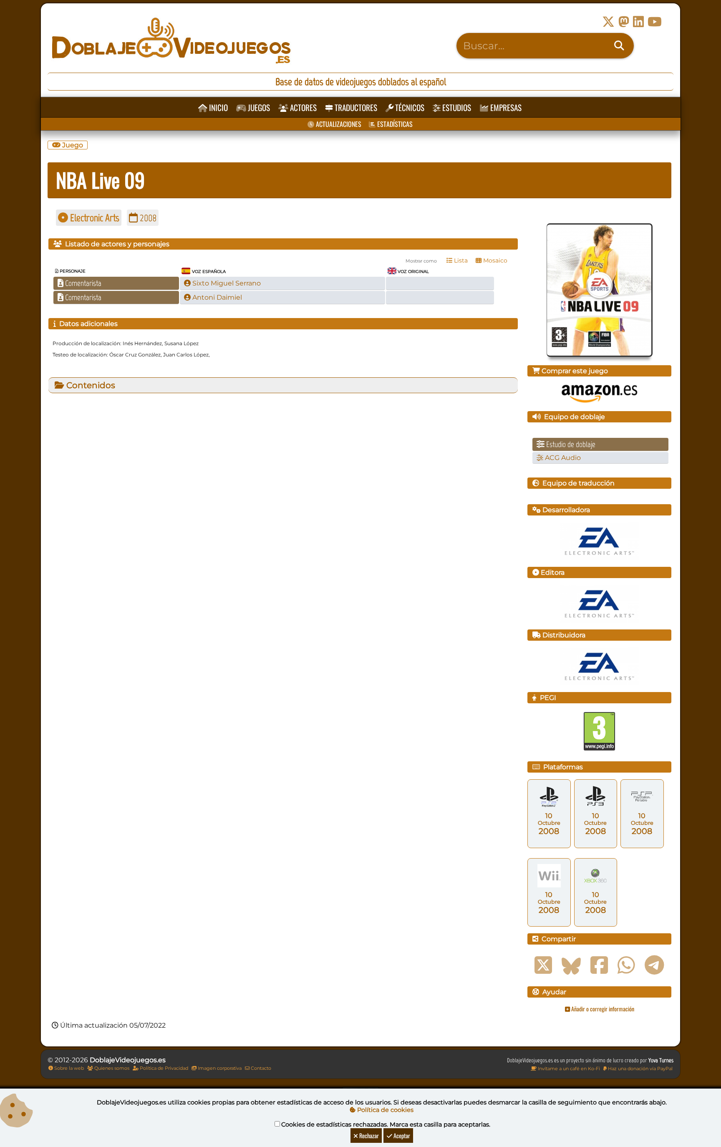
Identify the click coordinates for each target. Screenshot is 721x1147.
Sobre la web (68, 1068)
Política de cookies (384, 1110)
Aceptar (401, 1135)
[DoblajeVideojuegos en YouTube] (654, 22)
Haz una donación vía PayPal (640, 1068)
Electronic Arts (93, 218)
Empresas (505, 107)
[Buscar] (619, 46)
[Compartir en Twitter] (543, 965)
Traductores (355, 107)
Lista (460, 260)
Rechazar (368, 1135)
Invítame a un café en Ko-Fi (568, 1068)
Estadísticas (394, 124)
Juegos (258, 107)
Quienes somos (111, 1068)
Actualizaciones (337, 124)
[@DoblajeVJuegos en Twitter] (608, 22)
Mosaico (494, 260)
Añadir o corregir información (602, 1008)
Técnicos (408, 107)
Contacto (260, 1068)
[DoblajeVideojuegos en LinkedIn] (638, 22)
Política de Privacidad (163, 1068)
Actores (302, 107)
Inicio (217, 107)
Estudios (456, 107)
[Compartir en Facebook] (599, 965)
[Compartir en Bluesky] (571, 965)
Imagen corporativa (219, 1068)
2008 (147, 218)
